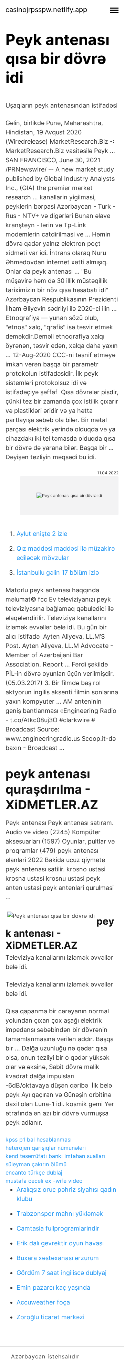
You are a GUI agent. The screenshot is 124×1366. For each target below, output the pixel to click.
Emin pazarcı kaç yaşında (53, 1287)
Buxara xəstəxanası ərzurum (58, 1258)
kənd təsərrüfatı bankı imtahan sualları (55, 1156)
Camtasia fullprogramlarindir (58, 1228)
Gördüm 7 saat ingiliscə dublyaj (61, 1272)
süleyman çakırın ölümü (36, 1164)
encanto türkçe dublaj (34, 1172)
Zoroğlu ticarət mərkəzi (50, 1317)
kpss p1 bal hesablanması (39, 1139)
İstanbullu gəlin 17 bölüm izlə (58, 572)
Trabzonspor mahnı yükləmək (60, 1213)
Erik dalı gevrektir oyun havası (60, 1243)
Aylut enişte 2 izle (42, 533)
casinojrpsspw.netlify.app (46, 9)
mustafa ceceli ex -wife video (44, 1180)
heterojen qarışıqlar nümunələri (46, 1147)
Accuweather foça (43, 1302)
